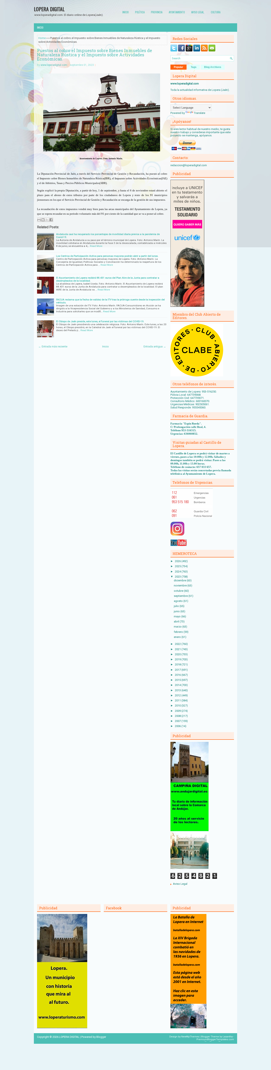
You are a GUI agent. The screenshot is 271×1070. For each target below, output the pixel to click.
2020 (178, 654)
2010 (178, 705)
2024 (178, 571)
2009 (178, 710)
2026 (178, 561)
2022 (178, 644)
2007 (178, 721)
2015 (178, 680)
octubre (179, 590)
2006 (178, 726)
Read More (96, 246)
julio (177, 606)
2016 (178, 674)
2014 (178, 685)
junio (177, 611)
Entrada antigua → (155, 346)
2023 (178, 576)
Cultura (215, 12)
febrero (179, 631)
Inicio (125, 12)
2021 (178, 649)
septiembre (181, 595)
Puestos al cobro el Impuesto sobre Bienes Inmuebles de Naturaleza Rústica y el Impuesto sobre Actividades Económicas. (94, 54)
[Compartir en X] (47, 220)
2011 (178, 700)
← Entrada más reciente (52, 346)
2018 (178, 664)
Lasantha (228, 1036)
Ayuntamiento (177, 12)
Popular (178, 67)
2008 (178, 715)
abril (177, 621)
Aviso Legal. (198, 12)
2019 (178, 659)
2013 (178, 690)
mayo (177, 616)
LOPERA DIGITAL (49, 9)
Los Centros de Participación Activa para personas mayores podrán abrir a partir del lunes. (107, 255)
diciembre (180, 580)
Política (140, 12)
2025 (178, 566)
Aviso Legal (180, 883)
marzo (178, 626)
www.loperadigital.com (54, 65)
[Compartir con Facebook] (51, 220)
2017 (178, 669)
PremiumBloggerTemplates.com (215, 1039)
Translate (199, 113)
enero (177, 637)
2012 (178, 695)
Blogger (101, 1036)
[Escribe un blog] (43, 220)
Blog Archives (212, 67)
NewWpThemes (190, 1036)
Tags (193, 67)
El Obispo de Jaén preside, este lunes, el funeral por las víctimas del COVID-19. (100, 321)
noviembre (180, 585)
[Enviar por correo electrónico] (39, 220)
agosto (178, 601)
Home (42, 38)
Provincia (156, 12)
